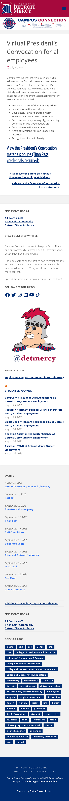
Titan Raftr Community (19, 221)
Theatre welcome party (19, 509)
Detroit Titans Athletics (19, 225)
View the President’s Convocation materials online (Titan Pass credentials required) (32, 154)
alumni (10, 646)
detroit (11, 686)
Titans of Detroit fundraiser (22, 555)
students (12, 719)
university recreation (45, 736)
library (55, 702)
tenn (24, 719)
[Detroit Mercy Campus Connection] (18, 8)
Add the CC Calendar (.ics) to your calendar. (31, 603)
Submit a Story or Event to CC (34, 771)
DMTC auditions (14, 532)
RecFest (10, 497)
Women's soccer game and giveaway (27, 486)
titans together (16, 730)
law (45, 702)
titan (53, 719)
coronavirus (31, 680)
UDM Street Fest (15, 589)
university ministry (17, 736)
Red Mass (10, 578)
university (35, 730)
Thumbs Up (38, 719)
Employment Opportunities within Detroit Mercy (34, 377)
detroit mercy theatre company (24, 691)
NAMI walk (11, 566)
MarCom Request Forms (31, 767)
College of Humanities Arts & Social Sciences (32, 669)
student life (52, 714)
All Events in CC (14, 218)
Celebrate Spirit (14, 543)
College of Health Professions (23, 663)
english (11, 697)
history (23, 702)
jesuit (35, 702)
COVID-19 (48, 680)
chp (51, 646)
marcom (11, 708)
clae (9, 652)
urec (9, 742)
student (35, 714)
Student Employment (19, 390)
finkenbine (53, 697)
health (10, 702)
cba (21, 646)
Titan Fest (11, 520)
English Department (31, 697)
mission (24, 708)
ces (30, 646)
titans (48, 725)
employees (53, 691)
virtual (20, 742)
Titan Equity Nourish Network (23, 725)
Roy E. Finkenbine (16, 714)
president (39, 708)
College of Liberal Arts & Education (26, 674)
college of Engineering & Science (25, 658)
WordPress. (45, 791)
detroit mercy (27, 686)
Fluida (33, 791)
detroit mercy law (50, 686)
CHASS (40, 646)
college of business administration (36, 652)
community (13, 680)
